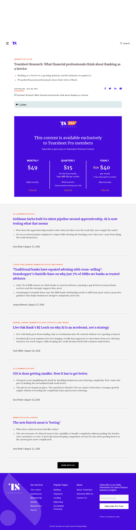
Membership (36, 497)
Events (33, 509)
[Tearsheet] (14, 44)
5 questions (18, 264)
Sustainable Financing (59, 507)
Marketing (58, 501)
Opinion (34, 417)
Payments (58, 493)
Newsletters (36, 505)
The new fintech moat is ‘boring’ (37, 422)
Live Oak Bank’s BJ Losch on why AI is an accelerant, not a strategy (61, 327)
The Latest (35, 489)
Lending (25, 322)
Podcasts (51, 322)
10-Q (15, 214)
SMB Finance (57, 264)
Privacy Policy (81, 526)
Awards (33, 501)
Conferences (36, 493)
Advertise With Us (85, 493)
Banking (29, 264)
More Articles (68, 465)
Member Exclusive (23, 59)
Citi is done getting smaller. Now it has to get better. (50, 373)
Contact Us (82, 497)
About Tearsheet (84, 489)
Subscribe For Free (114, 506)
